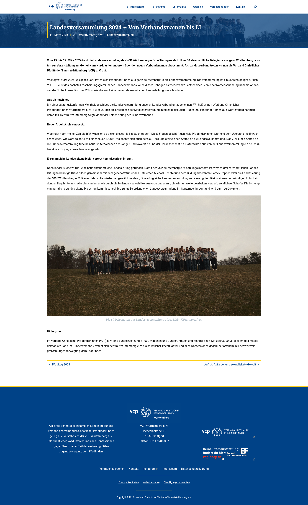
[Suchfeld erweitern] (255, 7)
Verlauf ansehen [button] (151, 482)
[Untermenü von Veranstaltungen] (233, 6)
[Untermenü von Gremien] (206, 6)
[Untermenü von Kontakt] (249, 6)
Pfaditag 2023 (61, 364)
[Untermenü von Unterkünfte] (190, 6)
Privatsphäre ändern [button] (129, 482)
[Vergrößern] (256, 200)
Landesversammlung (120, 35)
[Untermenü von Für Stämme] (169, 6)
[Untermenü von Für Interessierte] (148, 6)
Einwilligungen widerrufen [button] (177, 482)
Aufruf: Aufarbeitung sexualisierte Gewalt (230, 364)
